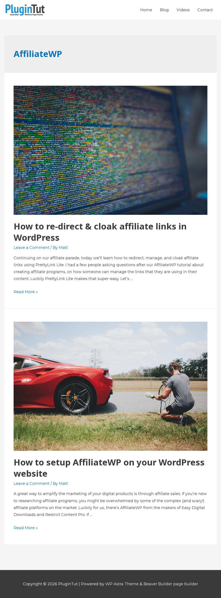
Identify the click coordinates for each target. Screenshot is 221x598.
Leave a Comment (31, 247)
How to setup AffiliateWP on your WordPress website (109, 467)
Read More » (26, 292)
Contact (205, 10)
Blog (164, 10)
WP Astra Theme (122, 584)
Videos (183, 10)
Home (146, 10)
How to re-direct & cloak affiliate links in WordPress (100, 231)
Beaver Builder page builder (171, 584)
